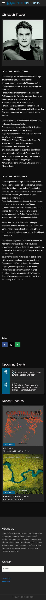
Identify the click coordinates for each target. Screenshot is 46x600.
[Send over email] (17, 344)
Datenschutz (6, 578)
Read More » (9, 444)
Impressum (6, 581)
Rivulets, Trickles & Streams (16, 496)
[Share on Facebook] (5, 344)
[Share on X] (11, 344)
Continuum (8, 448)
